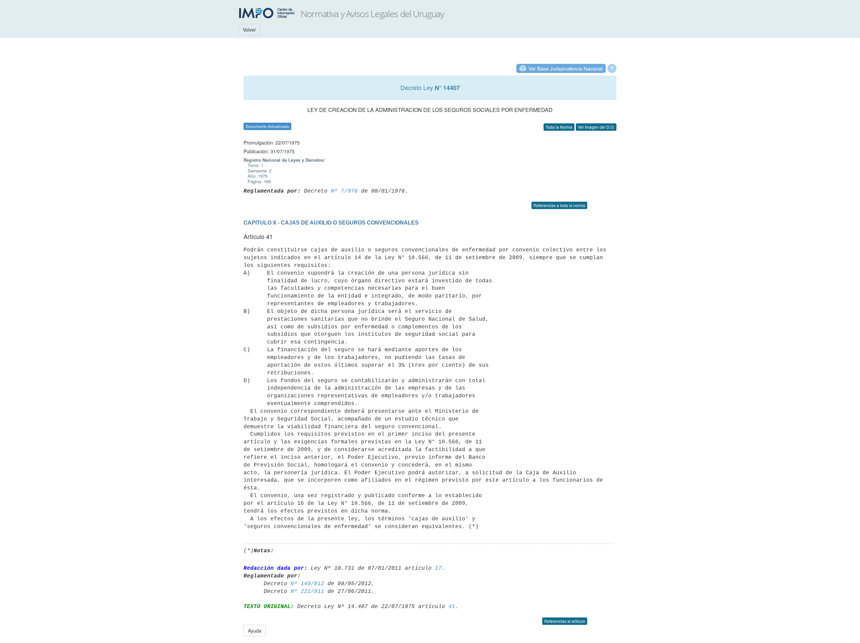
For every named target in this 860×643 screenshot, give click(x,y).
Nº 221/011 (307, 592)
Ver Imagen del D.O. (596, 127)
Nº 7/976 (344, 191)
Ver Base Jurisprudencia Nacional (565, 68)
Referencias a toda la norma (559, 205)
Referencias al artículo (564, 621)
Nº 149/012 (307, 584)
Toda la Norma (559, 127)
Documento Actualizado (267, 126)
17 (438, 568)
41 (451, 607)
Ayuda (254, 630)
